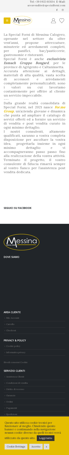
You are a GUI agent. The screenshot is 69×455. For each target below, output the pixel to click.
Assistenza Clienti (15, 376)
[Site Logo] (22, 20)
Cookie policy (13, 346)
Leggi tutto (45, 438)
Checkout (11, 330)
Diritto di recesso (15, 389)
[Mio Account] (53, 20)
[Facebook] (57, 9)
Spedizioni (11, 414)
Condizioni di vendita (17, 383)
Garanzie (10, 395)
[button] (7, 21)
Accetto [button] (35, 446)
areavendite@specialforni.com (46, 5)
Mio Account (12, 317)
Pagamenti (11, 408)
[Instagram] (62, 9)
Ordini (9, 401)
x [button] (46, 446)
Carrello (10, 324)
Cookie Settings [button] (16, 446)
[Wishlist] (62, 20)
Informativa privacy (15, 352)
